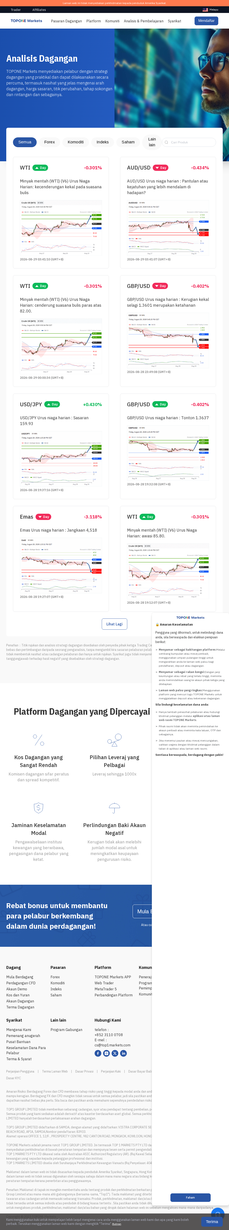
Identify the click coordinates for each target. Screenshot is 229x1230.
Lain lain (152, 142)
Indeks (103, 142)
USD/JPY (31, 404)
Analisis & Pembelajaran (143, 21)
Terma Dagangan (20, 1007)
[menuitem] (210, 9)
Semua (24, 142)
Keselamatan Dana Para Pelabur (26, 1050)
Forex (49, 142)
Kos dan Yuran (18, 995)
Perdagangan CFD (21, 983)
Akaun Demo (16, 989)
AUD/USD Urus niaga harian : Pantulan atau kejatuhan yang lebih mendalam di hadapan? (167, 186)
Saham (128, 142)
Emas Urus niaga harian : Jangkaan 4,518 (58, 530)
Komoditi (76, 142)
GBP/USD (138, 285)
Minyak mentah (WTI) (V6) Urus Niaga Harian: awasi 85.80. (162, 533)
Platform (93, 21)
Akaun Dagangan (20, 1001)
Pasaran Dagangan (66, 21)
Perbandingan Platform (114, 995)
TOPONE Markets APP (113, 977)
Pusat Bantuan (18, 1041)
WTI (25, 167)
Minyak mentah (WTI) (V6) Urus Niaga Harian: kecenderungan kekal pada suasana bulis (61, 186)
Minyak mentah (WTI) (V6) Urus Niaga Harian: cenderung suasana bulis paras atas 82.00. (60, 305)
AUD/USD (139, 167)
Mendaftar (206, 21)
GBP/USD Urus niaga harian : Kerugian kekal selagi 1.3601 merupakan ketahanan (168, 302)
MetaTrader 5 (106, 989)
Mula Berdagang (19, 977)
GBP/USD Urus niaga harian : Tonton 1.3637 (168, 417)
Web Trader (104, 983)
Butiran (116, 1224)
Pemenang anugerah (23, 1035)
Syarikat (174, 21)
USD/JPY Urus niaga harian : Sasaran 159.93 (54, 420)
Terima (212, 1222)
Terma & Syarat (19, 1059)
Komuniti (112, 21)
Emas (26, 516)
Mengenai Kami (18, 1029)
